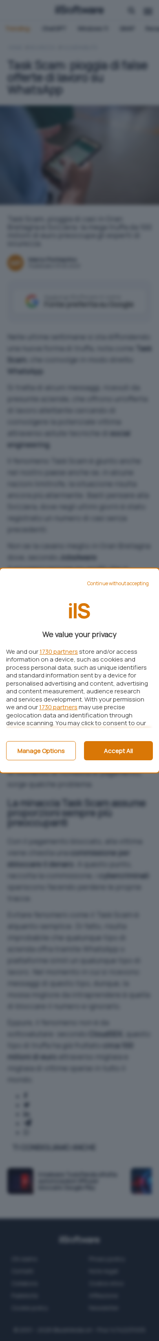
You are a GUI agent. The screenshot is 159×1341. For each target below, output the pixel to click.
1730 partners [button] (59, 651)
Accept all (118, 750)
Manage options (41, 750)
